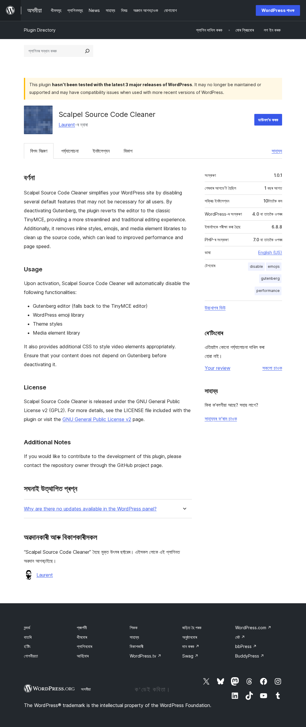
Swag (190, 655)
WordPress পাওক (277, 10)
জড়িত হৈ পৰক (191, 627)
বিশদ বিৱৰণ (38, 151)
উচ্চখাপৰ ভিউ (215, 308)
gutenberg (270, 278)
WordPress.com (253, 627)
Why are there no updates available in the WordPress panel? (90, 509)
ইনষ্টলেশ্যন (101, 151)
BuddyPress (249, 655)
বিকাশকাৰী (136, 646)
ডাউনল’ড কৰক (268, 119)
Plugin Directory (40, 30)
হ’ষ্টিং (27, 646)
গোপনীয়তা (31, 655)
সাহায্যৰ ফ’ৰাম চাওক (221, 419)
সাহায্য (277, 151)
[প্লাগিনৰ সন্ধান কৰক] (87, 51)
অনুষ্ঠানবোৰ (189, 637)
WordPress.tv (145, 655)
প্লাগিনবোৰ (84, 646)
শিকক (133, 627)
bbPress (246, 646)
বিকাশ (128, 151)
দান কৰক (190, 646)
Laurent (67, 125)
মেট (240, 637)
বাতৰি (27, 637)
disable (256, 266)
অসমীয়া (86, 689)
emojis (274, 266)
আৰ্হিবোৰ (82, 655)
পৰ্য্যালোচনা (70, 151)
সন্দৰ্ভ (27, 627)
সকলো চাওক (272, 368)
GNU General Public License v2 (96, 419)
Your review (217, 368)
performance (268, 290)
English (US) (270, 252)
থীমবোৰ (82, 637)
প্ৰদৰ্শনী (82, 627)
